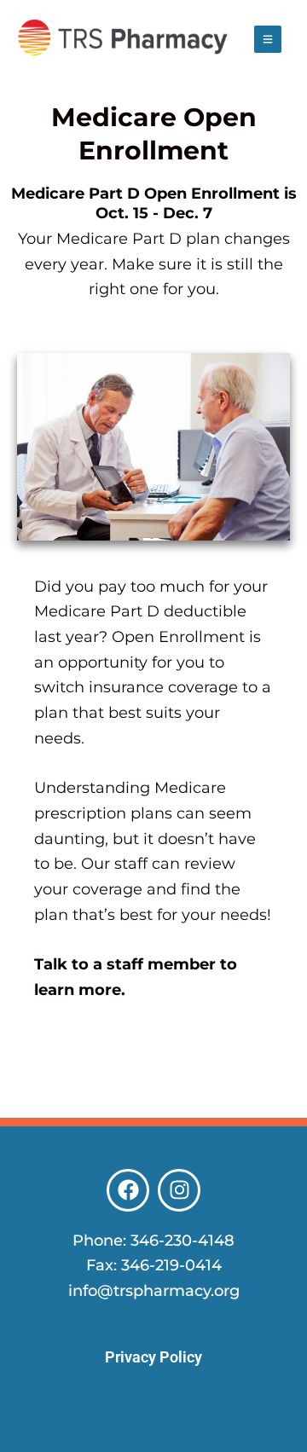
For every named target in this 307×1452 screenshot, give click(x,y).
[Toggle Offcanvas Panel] (267, 39)
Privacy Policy (153, 1357)
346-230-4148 (182, 1240)
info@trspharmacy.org (154, 1290)
